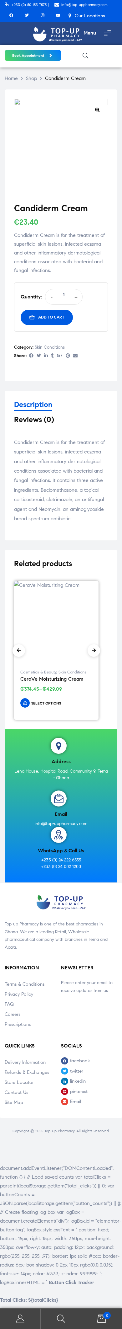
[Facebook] (11, 15)
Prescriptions (18, 1024)
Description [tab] (33, 404)
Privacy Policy (19, 994)
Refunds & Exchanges (27, 1072)
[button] (97, 109)
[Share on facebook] (31, 356)
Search (61, 1319)
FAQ (9, 1004)
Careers (12, 1014)
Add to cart (51, 317)
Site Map (14, 1102)
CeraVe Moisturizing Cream (51, 679)
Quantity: (31, 297)
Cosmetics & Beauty (38, 672)
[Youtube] (58, 15)
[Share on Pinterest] (68, 356)
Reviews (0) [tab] (34, 419)
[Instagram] (42, 15)
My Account (20, 1319)
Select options (46, 703)
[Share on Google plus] (59, 356)
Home (11, 78)
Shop (31, 78)
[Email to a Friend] (75, 356)
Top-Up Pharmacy (59, 1130)
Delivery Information (25, 1062)
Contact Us (16, 1092)
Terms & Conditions (24, 984)
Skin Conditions (50, 347)
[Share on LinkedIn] (46, 356)
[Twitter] (27, 15)
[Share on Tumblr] (52, 356)
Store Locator (19, 1082)
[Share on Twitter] (39, 356)
